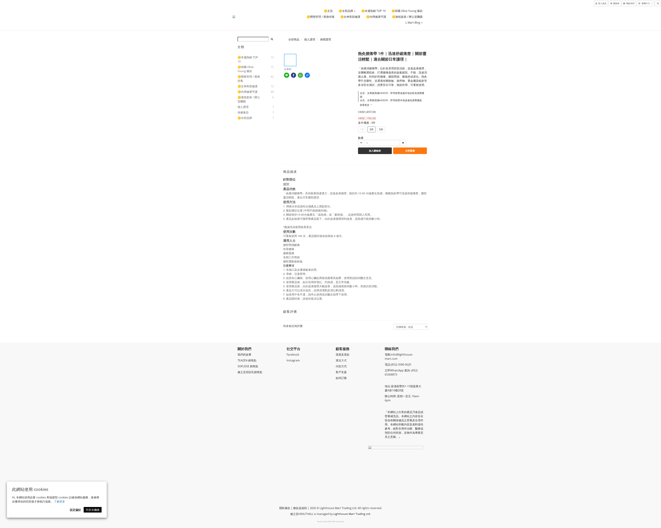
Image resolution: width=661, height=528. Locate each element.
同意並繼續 (92, 510)
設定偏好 (75, 510)
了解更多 (59, 501)
